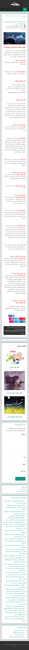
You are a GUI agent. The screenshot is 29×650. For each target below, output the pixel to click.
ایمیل (23, 464)
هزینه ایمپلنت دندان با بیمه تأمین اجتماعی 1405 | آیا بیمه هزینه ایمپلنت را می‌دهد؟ (15, 507)
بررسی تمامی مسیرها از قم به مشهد (15, 606)
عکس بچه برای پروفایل (18, 633)
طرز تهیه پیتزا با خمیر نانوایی (17, 637)
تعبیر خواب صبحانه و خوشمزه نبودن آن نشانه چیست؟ (15, 332)
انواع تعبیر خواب (8, 26)
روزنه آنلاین (23, 15)
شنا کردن (23, 29)
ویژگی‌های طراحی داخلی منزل (17, 516)
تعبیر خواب (23, 27)
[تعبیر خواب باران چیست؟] (14, 390)
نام (24, 457)
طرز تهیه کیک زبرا (19, 635)
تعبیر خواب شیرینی (19, 630)
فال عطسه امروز (14, 367)
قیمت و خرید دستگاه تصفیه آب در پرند (14, 610)
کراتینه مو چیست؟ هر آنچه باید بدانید (14, 617)
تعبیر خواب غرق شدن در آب (9, 27)
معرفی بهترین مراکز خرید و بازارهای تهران (14, 608)
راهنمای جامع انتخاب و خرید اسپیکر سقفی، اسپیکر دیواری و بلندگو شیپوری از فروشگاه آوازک (15, 552)
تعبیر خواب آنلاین (18, 15)
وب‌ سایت (22, 471)
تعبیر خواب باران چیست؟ (14, 393)
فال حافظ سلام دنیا (21, 491)
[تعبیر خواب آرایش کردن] (14, 413)
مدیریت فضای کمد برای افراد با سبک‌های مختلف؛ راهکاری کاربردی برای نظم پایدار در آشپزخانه (15, 541)
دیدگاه (23, 434)
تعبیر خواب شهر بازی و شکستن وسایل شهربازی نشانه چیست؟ (16, 328)
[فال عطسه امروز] (14, 364)
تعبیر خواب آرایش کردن (14, 417)
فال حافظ (23, 487)
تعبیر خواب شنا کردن (17, 27)
